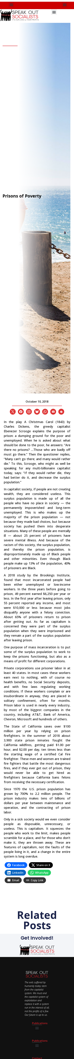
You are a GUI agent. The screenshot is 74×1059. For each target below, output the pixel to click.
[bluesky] (37, 411)
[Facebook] (21, 411)
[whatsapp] (45, 411)
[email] (53, 411)
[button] (11, 4)
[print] (61, 411)
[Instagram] (29, 411)
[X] (13, 411)
